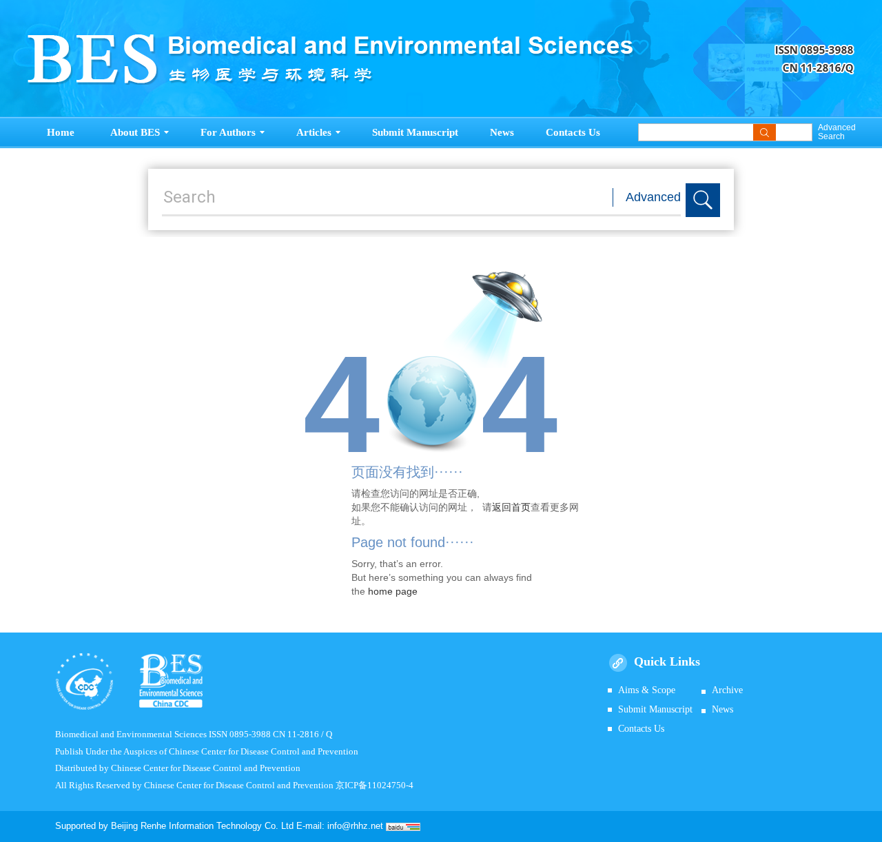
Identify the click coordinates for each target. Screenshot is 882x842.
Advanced (653, 197)
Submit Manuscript (415, 132)
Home (60, 132)
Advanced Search (836, 132)
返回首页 (511, 507)
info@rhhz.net (355, 826)
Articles (313, 132)
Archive (727, 690)
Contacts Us (573, 132)
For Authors (228, 132)
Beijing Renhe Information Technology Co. (196, 826)
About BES (135, 132)
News (502, 132)
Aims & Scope (646, 690)
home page (393, 591)
